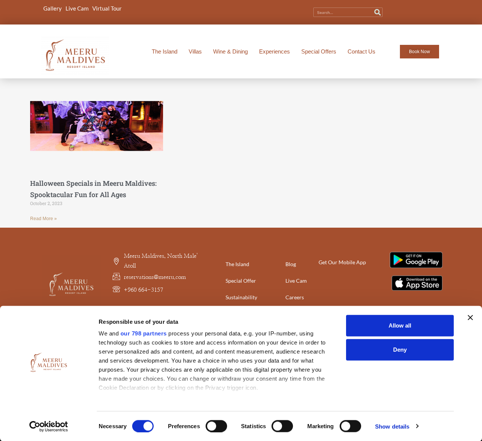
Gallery (52, 8)
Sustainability (241, 297)
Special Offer (241, 280)
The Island (164, 51)
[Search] (377, 12)
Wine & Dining (230, 51)
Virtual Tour (107, 8)
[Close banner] (470, 317)
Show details (392, 426)
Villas (195, 51)
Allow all (400, 325)
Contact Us (361, 51)
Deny (400, 349)
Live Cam (77, 8)
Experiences (274, 51)
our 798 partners (143, 333)
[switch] (216, 426)
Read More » (43, 218)
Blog (290, 264)
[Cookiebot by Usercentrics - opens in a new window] (49, 426)
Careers (294, 297)
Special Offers (318, 51)
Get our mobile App (342, 262)
